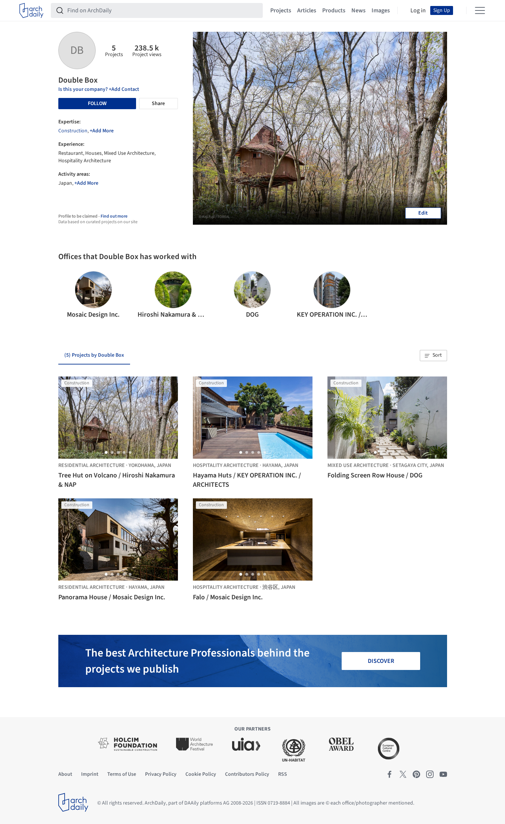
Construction (72, 131)
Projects (280, 10)
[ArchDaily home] (31, 10)
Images (381, 10)
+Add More (102, 131)
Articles (306, 10)
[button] (67, 295)
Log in (418, 10)
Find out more (114, 216)
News (358, 10)
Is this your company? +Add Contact (98, 89)
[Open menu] (480, 10)
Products (333, 10)
